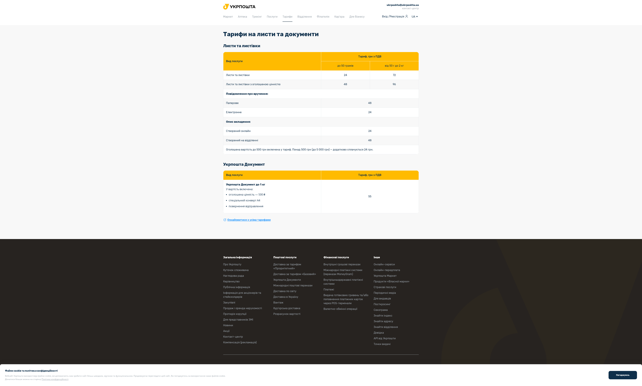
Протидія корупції (234, 314)
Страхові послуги (385, 287)
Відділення (304, 16)
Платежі (329, 289)
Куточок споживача (236, 270)
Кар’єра (339, 16)
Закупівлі (229, 302)
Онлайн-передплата (387, 270)
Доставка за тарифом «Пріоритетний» (287, 266)
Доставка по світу (284, 291)
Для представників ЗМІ (238, 319)
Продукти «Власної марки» (391, 281)
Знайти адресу (383, 321)
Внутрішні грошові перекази (342, 264)
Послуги (272, 16)
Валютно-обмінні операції (340, 309)
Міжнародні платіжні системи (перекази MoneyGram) (343, 272)
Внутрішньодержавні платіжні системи (343, 281)
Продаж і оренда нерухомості (242, 308)
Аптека (242, 16)
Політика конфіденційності (55, 379)
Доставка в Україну (285, 296)
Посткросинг (382, 304)
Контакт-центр (233, 336)
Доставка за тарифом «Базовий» (294, 274)
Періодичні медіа (385, 292)
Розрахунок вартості (286, 314)
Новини (228, 325)
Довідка (379, 332)
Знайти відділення (386, 327)
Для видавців (382, 298)
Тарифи (287, 16)
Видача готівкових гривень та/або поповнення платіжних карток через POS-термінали (346, 299)
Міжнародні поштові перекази (292, 285)
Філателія (323, 16)
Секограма (381, 310)
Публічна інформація (236, 287)
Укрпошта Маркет (385, 275)
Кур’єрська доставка (286, 308)
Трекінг (257, 16)
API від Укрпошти (385, 338)
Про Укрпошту (232, 264)
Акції (226, 331)
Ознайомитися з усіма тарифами (249, 219)
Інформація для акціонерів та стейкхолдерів (242, 294)
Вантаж (278, 302)
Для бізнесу (357, 16)
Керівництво (231, 281)
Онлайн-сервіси (384, 264)
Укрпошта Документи (287, 279)
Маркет (228, 16)
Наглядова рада (233, 275)
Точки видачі (382, 344)
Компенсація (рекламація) (240, 342)
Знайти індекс (383, 315)
